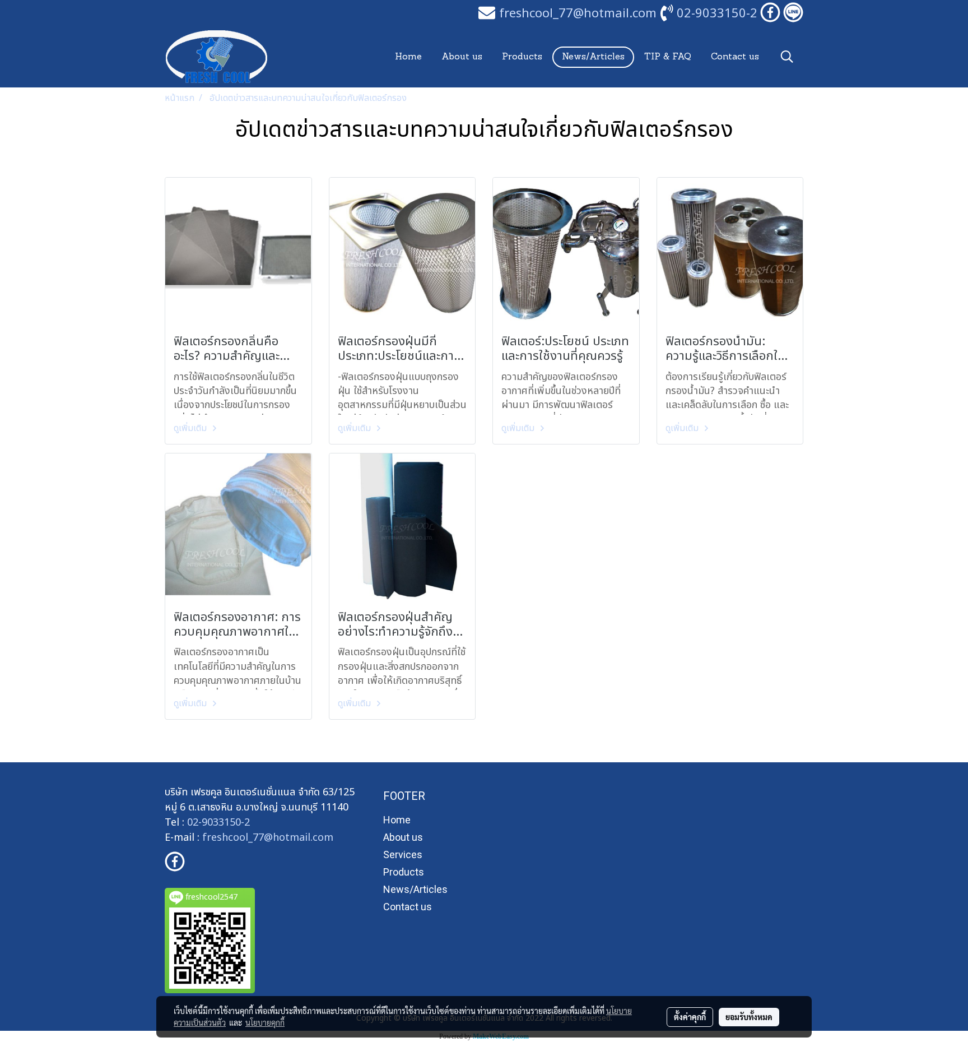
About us (461, 57)
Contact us (735, 57)
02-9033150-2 (717, 13)
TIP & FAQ (667, 57)
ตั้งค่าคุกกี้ (690, 1017)
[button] (787, 57)
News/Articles (593, 57)
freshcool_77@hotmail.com (267, 837)
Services (402, 854)
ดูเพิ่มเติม (191, 428)
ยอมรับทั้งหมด (748, 1017)
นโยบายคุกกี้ (265, 1022)
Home (408, 57)
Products (522, 57)
